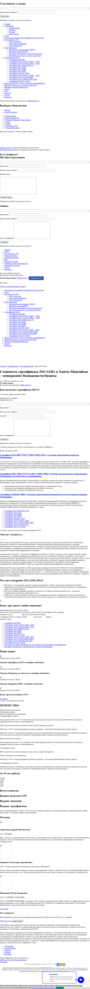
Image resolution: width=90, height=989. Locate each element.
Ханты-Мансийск (12, 128)
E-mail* (2, 416)
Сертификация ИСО (12, 58)
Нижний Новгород (13, 120)
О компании (9, 26)
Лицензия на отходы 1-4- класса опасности (25, 56)
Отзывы (12, 32)
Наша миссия (14, 34)
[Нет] (65, 988)
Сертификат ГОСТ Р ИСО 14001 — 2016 (24, 61)
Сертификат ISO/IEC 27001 (19, 73)
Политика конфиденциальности (44, 988)
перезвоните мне (36, 278)
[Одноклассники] (61, 964)
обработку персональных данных (44, 20)
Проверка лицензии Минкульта (16, 87)
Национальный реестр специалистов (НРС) (20, 85)
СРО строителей (15, 42)
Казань (8, 118)
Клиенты (12, 30)
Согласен (60, 988)
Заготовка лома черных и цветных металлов (25, 54)
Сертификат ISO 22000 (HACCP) (21, 65)
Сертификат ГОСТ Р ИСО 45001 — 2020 (24, 63)
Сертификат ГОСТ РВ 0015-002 (16, 525)
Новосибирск (26, 120)
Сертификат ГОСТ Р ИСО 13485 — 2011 (24, 75)
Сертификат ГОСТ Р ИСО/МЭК (21, 77)
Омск (8, 122)
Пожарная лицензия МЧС (18, 52)
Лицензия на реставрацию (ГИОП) (22, 50)
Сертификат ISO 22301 (17, 67)
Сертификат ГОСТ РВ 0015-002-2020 (23, 79)
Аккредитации (14, 28)
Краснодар (16, 118)
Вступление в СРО (11, 40)
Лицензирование (10, 48)
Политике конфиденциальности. (61, 971)
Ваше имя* (4, 166)
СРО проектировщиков (17, 44)
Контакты (8, 97)
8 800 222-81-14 (33, 101)
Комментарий (5, 174)
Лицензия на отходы (12, 265)
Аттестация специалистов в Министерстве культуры (24, 38)
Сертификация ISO (11, 258)
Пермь (8, 124)
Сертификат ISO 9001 (17, 60)
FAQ (6, 91)
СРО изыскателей (15, 46)
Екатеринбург (11, 116)
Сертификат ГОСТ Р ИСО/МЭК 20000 (23, 332)
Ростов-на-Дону (12, 126)
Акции (7, 89)
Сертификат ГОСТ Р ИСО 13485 (16, 521)
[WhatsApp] (64, 964)
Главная (7, 24)
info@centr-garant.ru (19, 960)
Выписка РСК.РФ (11, 262)
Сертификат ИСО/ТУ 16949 (19, 81)
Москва (7, 110)
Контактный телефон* (8, 12)
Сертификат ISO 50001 (17, 71)
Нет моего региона (7, 150)
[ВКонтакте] (58, 964)
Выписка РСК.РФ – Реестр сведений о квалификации (24, 83)
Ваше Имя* (4, 215)
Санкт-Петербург (10, 112)
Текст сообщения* (7, 238)
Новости (7, 93)
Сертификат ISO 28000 (17, 69)
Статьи (7, 95)
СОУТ (6, 36)
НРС (6, 260)
